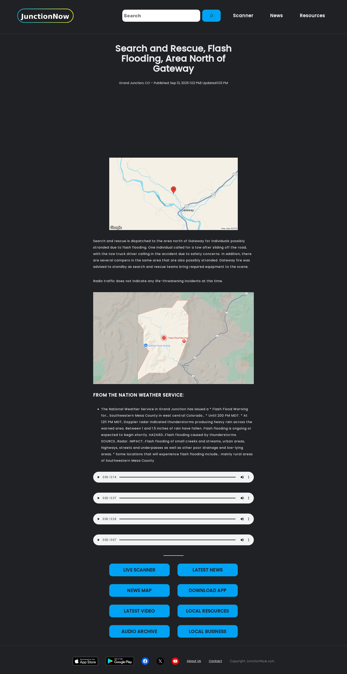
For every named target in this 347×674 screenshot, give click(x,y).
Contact (215, 661)
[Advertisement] (173, 121)
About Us (194, 661)
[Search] (211, 16)
